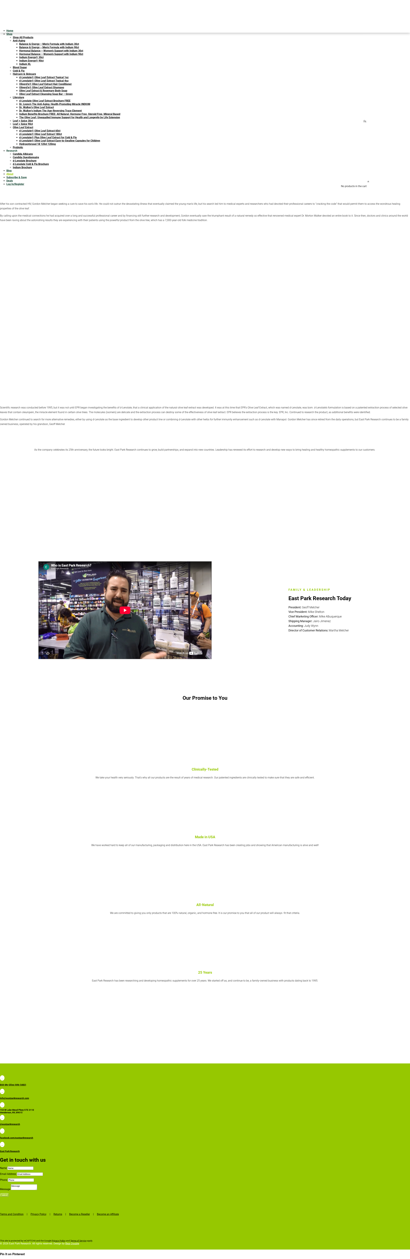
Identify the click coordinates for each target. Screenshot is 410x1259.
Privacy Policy (38, 1214)
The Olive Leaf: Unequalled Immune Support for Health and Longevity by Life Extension (69, 117)
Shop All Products (23, 37)
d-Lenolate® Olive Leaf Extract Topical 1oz (44, 77)
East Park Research (10, 1151)
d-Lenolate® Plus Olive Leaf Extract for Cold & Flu (48, 137)
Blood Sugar (20, 67)
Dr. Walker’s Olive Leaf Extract (36, 107)
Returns (57, 1214)
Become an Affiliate (108, 1214)
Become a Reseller (79, 1214)
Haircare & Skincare (24, 74)
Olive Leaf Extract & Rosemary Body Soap (43, 90)
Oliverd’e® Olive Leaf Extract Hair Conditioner (45, 84)
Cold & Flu (19, 70)
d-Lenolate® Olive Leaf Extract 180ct (40, 134)
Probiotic (18, 147)
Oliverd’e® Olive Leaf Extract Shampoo (41, 87)
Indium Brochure (22, 167)
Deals (9, 180)
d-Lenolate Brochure (25, 160)
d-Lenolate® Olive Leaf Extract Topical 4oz (44, 80)
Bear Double (72, 1243)
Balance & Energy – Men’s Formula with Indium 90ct (49, 47)
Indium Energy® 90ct (31, 60)
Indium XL (25, 64)
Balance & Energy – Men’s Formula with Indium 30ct (49, 44)
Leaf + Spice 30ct (23, 120)
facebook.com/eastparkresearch (16, 1138)
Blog (9, 170)
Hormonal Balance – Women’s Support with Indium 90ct (51, 54)
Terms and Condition (12, 1214)
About (9, 174)
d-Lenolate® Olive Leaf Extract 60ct (39, 130)
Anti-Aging (19, 40)
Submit (4, 1195)
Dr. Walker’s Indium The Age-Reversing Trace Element (50, 110)
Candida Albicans (23, 153)
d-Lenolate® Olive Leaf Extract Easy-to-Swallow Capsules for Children (59, 140)
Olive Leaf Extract (23, 127)
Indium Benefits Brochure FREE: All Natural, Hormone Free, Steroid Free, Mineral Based (69, 114)
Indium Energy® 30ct (31, 57)
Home (9, 30)
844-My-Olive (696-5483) (13, 1084)
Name (3, 1168)
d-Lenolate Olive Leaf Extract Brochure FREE (44, 100)
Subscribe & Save (16, 177)
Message (5, 1189)
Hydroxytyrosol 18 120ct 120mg (37, 144)
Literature (18, 97)
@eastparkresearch (10, 1124)
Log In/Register (15, 184)
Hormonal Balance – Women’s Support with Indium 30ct (51, 50)
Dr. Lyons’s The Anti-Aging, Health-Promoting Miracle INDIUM (54, 104)
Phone (3, 1179)
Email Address (8, 1173)
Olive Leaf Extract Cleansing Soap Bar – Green (46, 94)
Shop (9, 34)
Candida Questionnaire (26, 157)
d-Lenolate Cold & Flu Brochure (31, 164)
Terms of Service (78, 1240)
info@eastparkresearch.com (14, 1098)
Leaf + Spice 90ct (23, 124)
